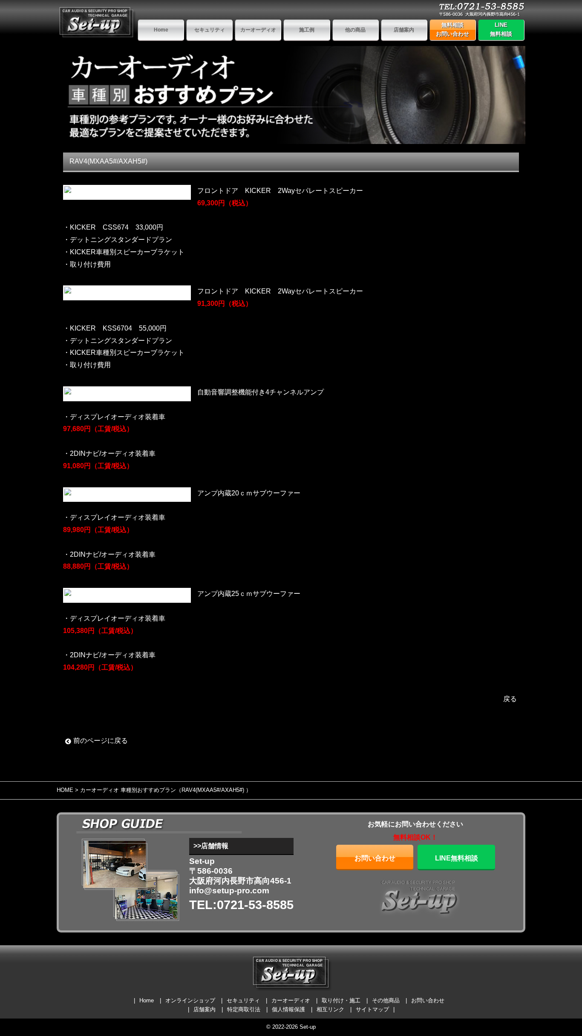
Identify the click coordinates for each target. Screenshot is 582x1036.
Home (161, 30)
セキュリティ (209, 30)
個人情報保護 (288, 1009)
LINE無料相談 (501, 29)
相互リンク (330, 1009)
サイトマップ (372, 1009)
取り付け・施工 (341, 1000)
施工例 (306, 30)
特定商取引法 (243, 1009)
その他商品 (386, 1000)
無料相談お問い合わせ (452, 29)
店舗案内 (404, 30)
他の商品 (355, 30)
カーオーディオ (258, 30)
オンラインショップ (190, 1000)
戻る (510, 698)
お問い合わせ (374, 858)
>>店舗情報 (210, 845)
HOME (65, 790)
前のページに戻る (100, 740)
